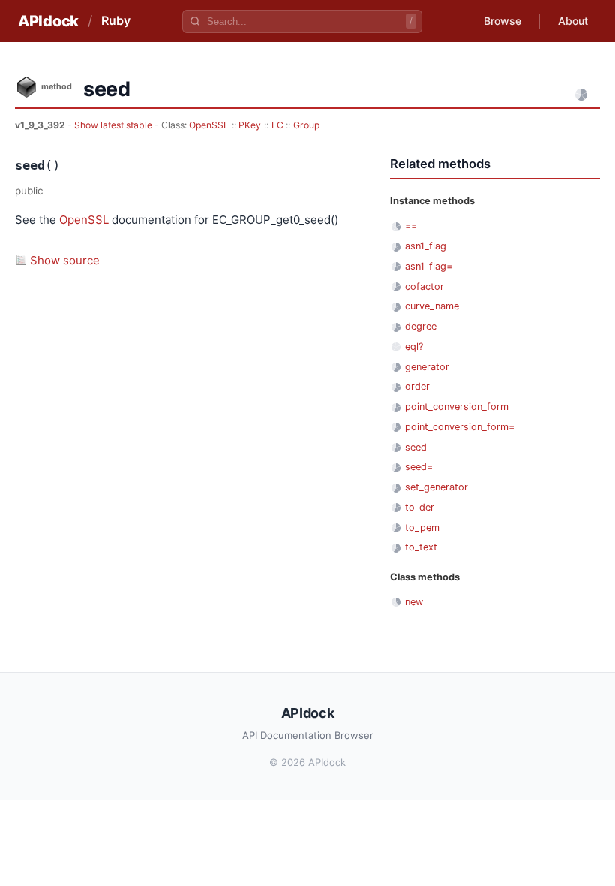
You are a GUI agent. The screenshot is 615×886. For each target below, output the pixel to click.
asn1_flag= (428, 266)
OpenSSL (209, 125)
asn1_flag (425, 246)
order (417, 386)
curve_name (432, 306)
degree (420, 326)
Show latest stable (114, 125)
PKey (249, 125)
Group (306, 125)
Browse (502, 20)
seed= (419, 466)
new (414, 601)
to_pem (422, 527)
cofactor (424, 286)
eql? (414, 346)
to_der (419, 507)
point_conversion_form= (459, 426)
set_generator (436, 487)
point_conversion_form (456, 406)
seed (416, 447)
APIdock (48, 21)
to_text (421, 547)
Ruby (115, 20)
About (573, 20)
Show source (65, 260)
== (411, 225)
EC (278, 125)
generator (427, 366)
